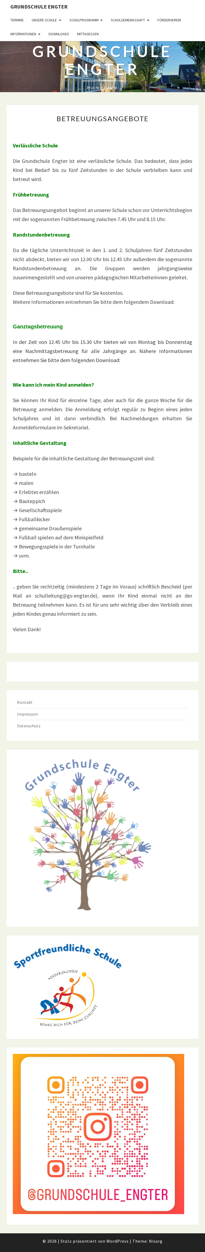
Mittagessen (88, 34)
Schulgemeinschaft (128, 20)
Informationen (23, 34)
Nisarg (156, 1241)
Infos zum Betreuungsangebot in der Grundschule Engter (77, 311)
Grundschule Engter (39, 6)
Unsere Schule (44, 20)
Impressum (27, 714)
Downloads (59, 34)
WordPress (118, 1241)
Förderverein (169, 20)
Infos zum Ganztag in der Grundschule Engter (63, 369)
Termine (17, 20)
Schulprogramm (83, 20)
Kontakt (25, 702)
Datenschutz (29, 725)
